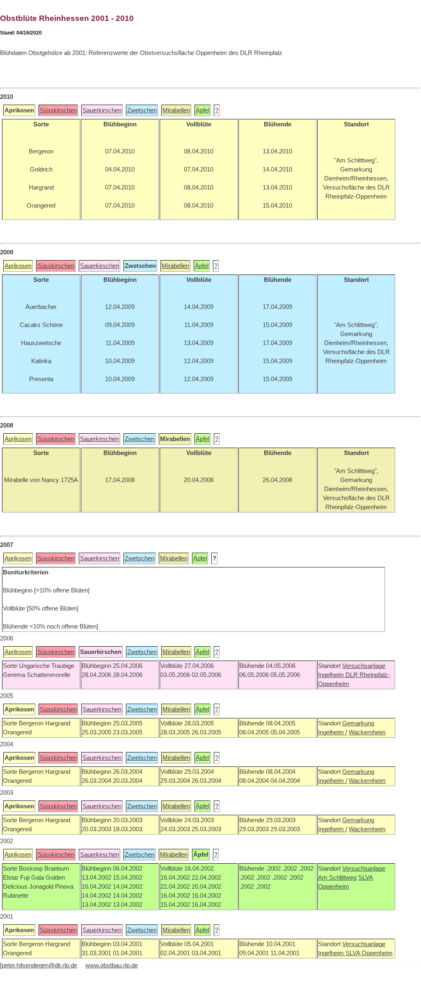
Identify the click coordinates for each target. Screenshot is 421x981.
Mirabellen (176, 110)
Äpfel (202, 110)
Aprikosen (18, 266)
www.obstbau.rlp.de (111, 965)
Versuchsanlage (363, 666)
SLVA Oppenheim (369, 953)
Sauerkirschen (101, 110)
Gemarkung (358, 723)
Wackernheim (367, 732)
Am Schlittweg (337, 877)
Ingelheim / (332, 732)
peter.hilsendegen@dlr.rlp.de (39, 965)
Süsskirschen (58, 110)
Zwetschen (142, 110)
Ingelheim (331, 675)
